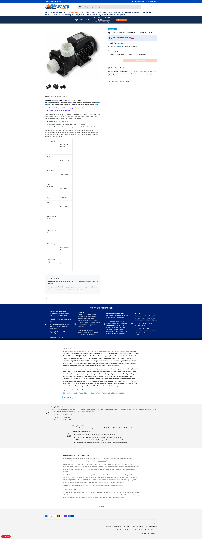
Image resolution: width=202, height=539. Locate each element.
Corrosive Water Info (143, 523)
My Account (105, 523)
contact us (151, 323)
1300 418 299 (125, 523)
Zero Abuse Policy (119, 393)
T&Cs (132, 38)
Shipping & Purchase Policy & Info (115, 529)
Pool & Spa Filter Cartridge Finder (113, 526)
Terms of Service (84, 393)
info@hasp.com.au (115, 523)
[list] (72, 54)
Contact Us (121, 20)
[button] (155, 7)
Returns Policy (96, 393)
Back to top (101, 506)
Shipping (119, 46)
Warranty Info (107, 393)
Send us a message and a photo (137, 72)
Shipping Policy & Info (56, 337)
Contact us (66, 486)
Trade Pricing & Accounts (151, 529)
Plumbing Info (153, 523)
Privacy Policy (127, 526)
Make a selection (140, 60)
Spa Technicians (129, 529)
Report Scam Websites (138, 526)
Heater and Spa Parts (54, 523)
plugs (79, 434)
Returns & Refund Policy (151, 526)
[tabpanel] (72, 185)
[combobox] (109, 7)
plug (89, 440)
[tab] (49, 96)
